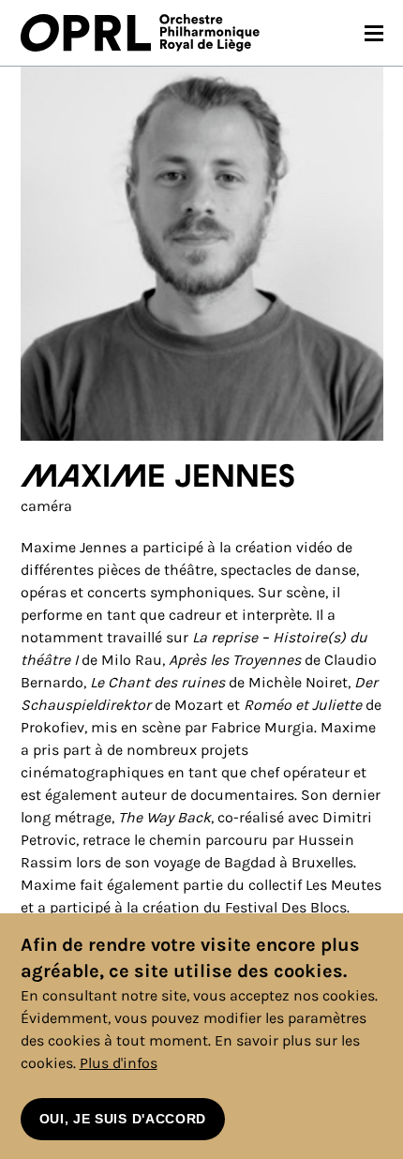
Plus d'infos (118, 1063)
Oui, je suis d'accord (123, 1118)
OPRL (90, 33)
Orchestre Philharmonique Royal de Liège (209, 33)
